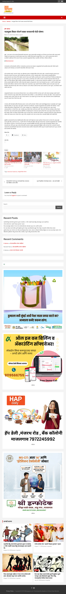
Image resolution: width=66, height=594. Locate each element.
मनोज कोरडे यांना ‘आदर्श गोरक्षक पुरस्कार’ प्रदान (14, 224)
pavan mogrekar (16, 550)
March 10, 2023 (8, 34)
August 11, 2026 (39, 546)
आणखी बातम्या (8, 521)
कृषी (5, 28)
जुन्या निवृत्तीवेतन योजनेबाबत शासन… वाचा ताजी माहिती (48, 181)
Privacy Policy (10, 591)
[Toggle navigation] (4, 17)
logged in (14, 195)
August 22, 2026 (8, 550)
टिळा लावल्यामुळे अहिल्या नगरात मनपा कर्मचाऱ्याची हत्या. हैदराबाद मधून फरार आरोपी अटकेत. (23, 226)
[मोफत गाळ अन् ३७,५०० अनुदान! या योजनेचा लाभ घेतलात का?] (52, 157)
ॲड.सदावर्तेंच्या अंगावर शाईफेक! (16, 243)
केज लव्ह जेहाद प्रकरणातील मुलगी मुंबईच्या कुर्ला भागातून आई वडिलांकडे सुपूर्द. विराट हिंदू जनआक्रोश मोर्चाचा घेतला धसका (29, 228)
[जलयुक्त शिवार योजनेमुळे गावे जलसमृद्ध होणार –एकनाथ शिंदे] (33, 157)
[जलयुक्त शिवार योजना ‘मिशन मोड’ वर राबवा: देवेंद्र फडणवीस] (13, 157)
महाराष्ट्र (8, 28)
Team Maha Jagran (18, 34)
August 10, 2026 (8, 578)
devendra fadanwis (12, 171)
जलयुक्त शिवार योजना (22, 171)
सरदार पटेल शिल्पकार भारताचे (16, 250)
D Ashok (6, 243)
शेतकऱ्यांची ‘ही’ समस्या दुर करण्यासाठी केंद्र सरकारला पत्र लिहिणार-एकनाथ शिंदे (17, 181)
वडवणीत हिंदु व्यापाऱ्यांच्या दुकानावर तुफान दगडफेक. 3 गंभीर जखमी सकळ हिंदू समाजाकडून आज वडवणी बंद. (26, 222)
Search (5, 204)
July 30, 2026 (38, 580)
